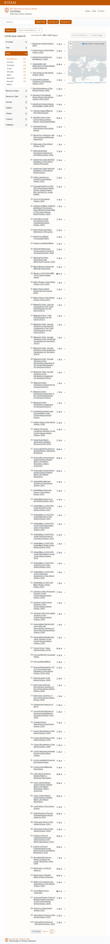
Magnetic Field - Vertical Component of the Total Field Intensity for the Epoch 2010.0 (44, 308)
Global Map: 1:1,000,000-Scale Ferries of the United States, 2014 (44, 565)
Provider (9, 42)
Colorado (10, 65)
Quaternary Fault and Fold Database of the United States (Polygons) (43, 162)
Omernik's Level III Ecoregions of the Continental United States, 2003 (41, 222)
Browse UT (65, 22)
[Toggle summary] (65, 44)
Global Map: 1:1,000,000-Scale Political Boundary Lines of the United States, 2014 (44, 527)
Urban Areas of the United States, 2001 (43, 51)
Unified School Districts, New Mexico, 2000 (42, 58)
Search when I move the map (94, 44)
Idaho (9, 75)
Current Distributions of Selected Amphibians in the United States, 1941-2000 (44, 714)
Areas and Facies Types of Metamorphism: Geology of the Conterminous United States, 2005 (44, 900)
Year (8, 48)
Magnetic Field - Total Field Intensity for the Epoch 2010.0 (43, 317)
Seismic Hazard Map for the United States (43, 112)
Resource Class (12, 91)
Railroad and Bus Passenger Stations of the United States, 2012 (43, 153)
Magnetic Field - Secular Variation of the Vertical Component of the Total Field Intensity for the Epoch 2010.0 (43, 328)
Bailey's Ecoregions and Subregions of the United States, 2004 (44, 884)
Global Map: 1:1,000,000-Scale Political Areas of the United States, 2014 (44, 536)
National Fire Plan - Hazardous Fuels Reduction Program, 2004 (44, 260)
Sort (79, 35)
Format (9, 102)
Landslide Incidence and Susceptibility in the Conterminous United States (43, 414)
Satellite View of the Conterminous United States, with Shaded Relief (44, 120)
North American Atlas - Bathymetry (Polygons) (43, 231)
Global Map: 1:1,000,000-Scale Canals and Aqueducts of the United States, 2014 (44, 575)
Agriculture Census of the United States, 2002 (45, 923)
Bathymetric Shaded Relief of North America (43, 876)
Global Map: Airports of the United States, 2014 (44, 500)
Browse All (53, 22)
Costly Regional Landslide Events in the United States (44, 753)
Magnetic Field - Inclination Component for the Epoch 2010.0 (44, 385)
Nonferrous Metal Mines (44, 243)
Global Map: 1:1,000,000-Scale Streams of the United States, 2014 (44, 508)
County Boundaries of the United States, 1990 (44, 739)
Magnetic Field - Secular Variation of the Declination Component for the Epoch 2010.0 (43, 375)
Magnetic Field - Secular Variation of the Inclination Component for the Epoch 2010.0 (44, 351)
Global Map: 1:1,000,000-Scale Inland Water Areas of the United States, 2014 (44, 555)
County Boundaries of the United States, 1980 (44, 746)
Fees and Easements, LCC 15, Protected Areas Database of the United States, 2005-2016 (44, 670)
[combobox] (20, 22)
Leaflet (79, 82)
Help (94, 11)
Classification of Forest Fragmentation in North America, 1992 (43, 815)
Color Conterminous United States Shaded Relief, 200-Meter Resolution (43, 799)
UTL (21, 940)
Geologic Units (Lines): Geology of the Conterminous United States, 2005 (43, 605)
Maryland (10, 78)
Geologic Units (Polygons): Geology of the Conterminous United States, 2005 (44, 595)
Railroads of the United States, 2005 (43, 145)
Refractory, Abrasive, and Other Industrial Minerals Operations (43, 137)
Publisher (10, 125)
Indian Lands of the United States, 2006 (44, 423)
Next (45, 931)
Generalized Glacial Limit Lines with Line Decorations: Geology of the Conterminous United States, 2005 (44, 628)
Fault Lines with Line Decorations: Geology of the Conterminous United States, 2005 (44, 688)
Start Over (10, 30)
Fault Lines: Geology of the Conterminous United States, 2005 (44, 698)
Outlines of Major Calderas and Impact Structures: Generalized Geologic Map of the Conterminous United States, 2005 (44, 210)
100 (96, 35)
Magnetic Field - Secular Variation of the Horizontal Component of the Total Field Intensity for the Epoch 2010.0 (44, 363)
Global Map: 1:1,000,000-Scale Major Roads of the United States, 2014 (44, 545)
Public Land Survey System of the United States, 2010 (42, 179)
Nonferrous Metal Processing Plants (41, 238)
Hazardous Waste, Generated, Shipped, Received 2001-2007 (42, 442)
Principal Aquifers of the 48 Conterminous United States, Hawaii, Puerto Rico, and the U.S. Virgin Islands (43, 190)
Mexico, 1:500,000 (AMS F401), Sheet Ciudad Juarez (44, 275)
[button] (70, 43)
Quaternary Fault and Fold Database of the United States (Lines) (43, 171)
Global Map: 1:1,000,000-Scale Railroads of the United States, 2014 (44, 517)
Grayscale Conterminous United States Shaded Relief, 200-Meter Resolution (44, 474)
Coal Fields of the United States (44, 807)
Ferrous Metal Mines (42, 662)
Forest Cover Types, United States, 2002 (42, 649)
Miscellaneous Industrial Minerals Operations (44, 268)
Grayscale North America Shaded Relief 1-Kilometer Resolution (44, 451)
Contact (101, 11)
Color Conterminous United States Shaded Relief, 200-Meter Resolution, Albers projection (43, 787)
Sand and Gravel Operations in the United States (43, 128)
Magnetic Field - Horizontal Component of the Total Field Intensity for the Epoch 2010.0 (43, 395)
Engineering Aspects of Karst (43, 706)
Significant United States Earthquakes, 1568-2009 (43, 105)
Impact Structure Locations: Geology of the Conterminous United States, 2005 (44, 432)
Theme (9, 113)
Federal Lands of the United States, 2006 (41, 679)
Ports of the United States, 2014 (42, 200)
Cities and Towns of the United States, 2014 (43, 823)
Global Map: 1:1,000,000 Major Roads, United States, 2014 (43, 585)
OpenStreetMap (88, 82)
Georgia (10, 72)
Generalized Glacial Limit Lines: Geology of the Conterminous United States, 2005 (44, 640)
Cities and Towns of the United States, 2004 (43, 830)
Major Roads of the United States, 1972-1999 (44, 283)
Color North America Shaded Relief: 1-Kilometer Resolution (42, 776)
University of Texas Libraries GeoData (21, 12)
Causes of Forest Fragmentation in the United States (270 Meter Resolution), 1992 (44, 850)
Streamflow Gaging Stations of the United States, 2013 (42, 82)
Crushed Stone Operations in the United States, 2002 (44, 724)
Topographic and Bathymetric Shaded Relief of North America (44, 66)
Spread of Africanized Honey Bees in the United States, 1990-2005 (43, 97)
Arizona (10, 62)
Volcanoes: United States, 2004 (43, 45)
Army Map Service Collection (41, 892)
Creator (9, 119)
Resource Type (12, 96)
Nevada (10, 81)
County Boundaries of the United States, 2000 (44, 732)
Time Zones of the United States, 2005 (43, 74)
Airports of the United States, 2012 (43, 909)
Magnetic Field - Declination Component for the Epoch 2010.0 (43, 405)
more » (9, 84)
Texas (9, 69)
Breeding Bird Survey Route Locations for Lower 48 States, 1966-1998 (44, 860)
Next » (55, 35)
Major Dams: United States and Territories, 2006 (42, 291)
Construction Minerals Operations (43, 768)
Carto (104, 82)
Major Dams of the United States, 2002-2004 (44, 299)
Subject (9, 108)
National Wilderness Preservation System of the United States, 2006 (44, 251)
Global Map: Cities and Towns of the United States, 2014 (42, 492)
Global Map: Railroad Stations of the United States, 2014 (43, 483)
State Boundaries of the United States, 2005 (42, 89)
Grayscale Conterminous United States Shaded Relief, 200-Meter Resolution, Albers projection (44, 462)
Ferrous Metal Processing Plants (44, 656)
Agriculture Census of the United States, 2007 (44, 916)
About (87, 11)
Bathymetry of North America (42, 869)
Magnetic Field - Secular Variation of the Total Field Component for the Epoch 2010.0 (44, 340)
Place (8, 53)
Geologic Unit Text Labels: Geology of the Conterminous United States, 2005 (44, 616)
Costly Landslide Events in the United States (44, 761)
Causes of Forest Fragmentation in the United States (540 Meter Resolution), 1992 (44, 839)
